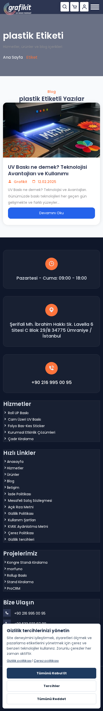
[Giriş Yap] (84, 6)
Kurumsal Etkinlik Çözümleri (31, 432)
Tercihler (52, 686)
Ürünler (13, 474)
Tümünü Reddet (51, 699)
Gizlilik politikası (19, 660)
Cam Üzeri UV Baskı (24, 419)
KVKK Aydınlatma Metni (28, 526)
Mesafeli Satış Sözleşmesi (30, 500)
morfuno (14, 568)
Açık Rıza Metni (21, 507)
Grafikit (20, 181)
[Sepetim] (74, 6)
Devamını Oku (51, 212)
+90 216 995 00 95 (51, 382)
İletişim (13, 487)
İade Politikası (19, 494)
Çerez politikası (46, 660)
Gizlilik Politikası (21, 513)
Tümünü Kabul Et (51, 673)
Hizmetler (15, 468)
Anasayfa (15, 461)
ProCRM (13, 588)
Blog (10, 481)
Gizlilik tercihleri (21, 539)
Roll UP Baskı (18, 412)
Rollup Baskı (17, 575)
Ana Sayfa (13, 57)
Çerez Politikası (21, 533)
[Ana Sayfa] (17, 9)
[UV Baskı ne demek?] (51, 130)
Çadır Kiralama (21, 438)
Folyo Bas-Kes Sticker (26, 425)
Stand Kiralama (20, 581)
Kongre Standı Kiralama (27, 562)
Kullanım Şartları (22, 520)
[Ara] (64, 6)
